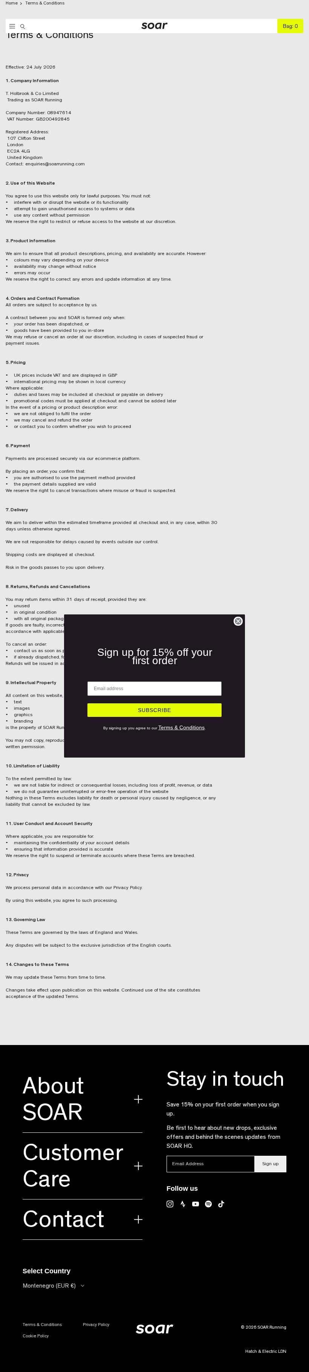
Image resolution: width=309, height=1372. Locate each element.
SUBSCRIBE (154, 710)
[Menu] (10, 26)
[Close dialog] (238, 621)
